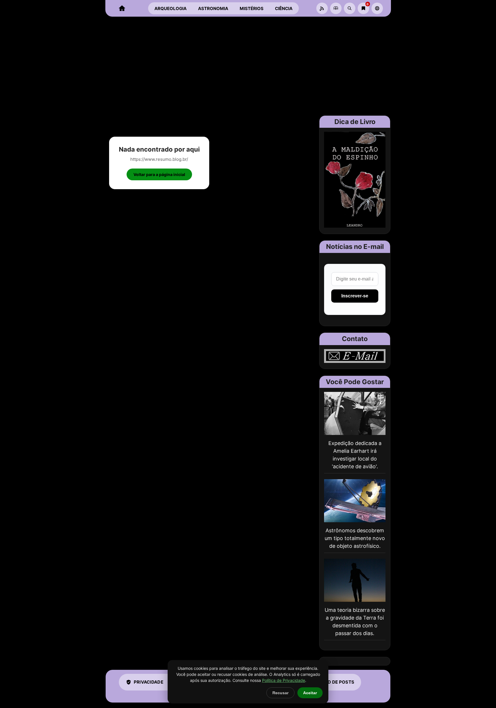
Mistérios (252, 8)
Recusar (280, 692)
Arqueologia (170, 8)
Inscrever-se (354, 295)
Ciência (283, 8)
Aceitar (310, 692)
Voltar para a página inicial (159, 174)
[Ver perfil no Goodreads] (336, 8)
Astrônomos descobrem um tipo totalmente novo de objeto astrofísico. (355, 538)
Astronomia (213, 8)
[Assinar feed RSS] (322, 8)
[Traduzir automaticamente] (377, 8)
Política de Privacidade (283, 680)
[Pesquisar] (349, 8)
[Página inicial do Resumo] (122, 8)
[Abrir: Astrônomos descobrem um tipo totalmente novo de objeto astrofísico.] (354, 500)
